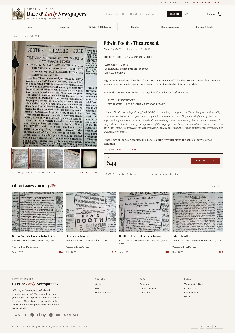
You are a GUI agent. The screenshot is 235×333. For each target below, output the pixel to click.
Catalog (135, 27)
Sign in (211, 14)
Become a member (149, 288)
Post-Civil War (126, 149)
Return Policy (190, 288)
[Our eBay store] (41, 315)
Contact (99, 284)
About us (144, 284)
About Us (64, 27)
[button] (54, 94)
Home (30, 27)
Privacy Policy (191, 292)
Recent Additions (170, 27)
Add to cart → (205, 161)
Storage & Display (205, 27)
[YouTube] (58, 315)
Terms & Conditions (194, 284)
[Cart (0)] (220, 14)
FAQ (97, 288)
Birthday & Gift (100, 27)
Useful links (145, 292)
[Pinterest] (32, 315)
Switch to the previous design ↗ (207, 2)
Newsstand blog (103, 292)
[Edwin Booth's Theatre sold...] (20, 159)
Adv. (186, 14)
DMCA (187, 296)
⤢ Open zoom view (86, 172)
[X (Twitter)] (25, 315)
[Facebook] (51, 315)
